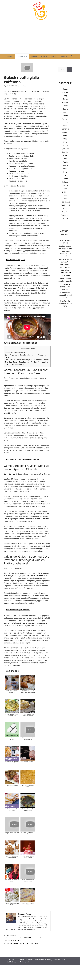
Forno (65, 122)
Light (65, 136)
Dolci (65, 112)
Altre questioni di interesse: (15, 353)
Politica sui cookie (60, 960)
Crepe (65, 106)
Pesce (63, 56)
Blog (7, 935)
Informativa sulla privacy (43, 960)
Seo (65, 189)
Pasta (44, 56)
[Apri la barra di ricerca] (72, 56)
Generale (22, 56)
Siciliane (65, 192)
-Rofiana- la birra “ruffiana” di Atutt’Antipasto (65, 261)
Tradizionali (65, 205)
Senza (65, 185)
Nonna (65, 145)
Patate (65, 162)
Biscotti (65, 92)
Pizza (65, 169)
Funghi (65, 126)
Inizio (10, 56)
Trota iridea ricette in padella (23, 943)
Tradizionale (65, 202)
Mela (65, 139)
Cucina (65, 109)
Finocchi (65, 119)
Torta (65, 195)
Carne (65, 99)
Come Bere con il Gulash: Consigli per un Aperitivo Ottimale (27, 360)
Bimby (65, 89)
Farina (65, 116)
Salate (65, 179)
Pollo (65, 172)
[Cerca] (69, 69)
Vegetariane (65, 215)
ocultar (32, 349)
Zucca (65, 218)
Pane (54, 56)
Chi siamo (29, 960)
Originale (65, 149)
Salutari (65, 182)
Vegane (65, 212)
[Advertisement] (40, 39)
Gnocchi (65, 132)
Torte (34, 56)
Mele (65, 142)
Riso (65, 175)
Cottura (65, 102)
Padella (65, 152)
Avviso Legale (24, 962)
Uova (65, 209)
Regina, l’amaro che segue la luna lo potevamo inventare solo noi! (65, 251)
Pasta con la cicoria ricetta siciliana (65, 286)
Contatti (21, 960)
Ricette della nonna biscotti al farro (65, 295)
